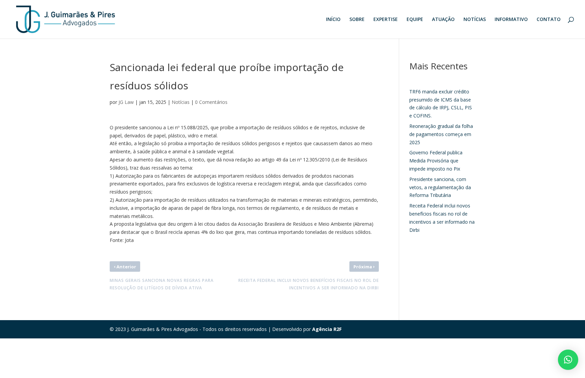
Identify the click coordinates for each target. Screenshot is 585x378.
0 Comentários (211, 102)
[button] (568, 360)
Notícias (181, 102)
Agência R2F (327, 329)
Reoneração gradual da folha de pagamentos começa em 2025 (441, 134)
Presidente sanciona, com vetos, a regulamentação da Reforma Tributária (440, 187)
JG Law (126, 102)
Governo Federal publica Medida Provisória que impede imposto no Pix (435, 160)
